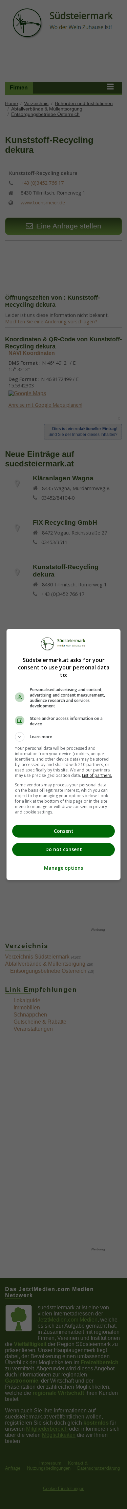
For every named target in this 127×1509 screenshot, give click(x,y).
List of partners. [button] (97, 775)
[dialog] (63, 754)
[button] (63, 737)
